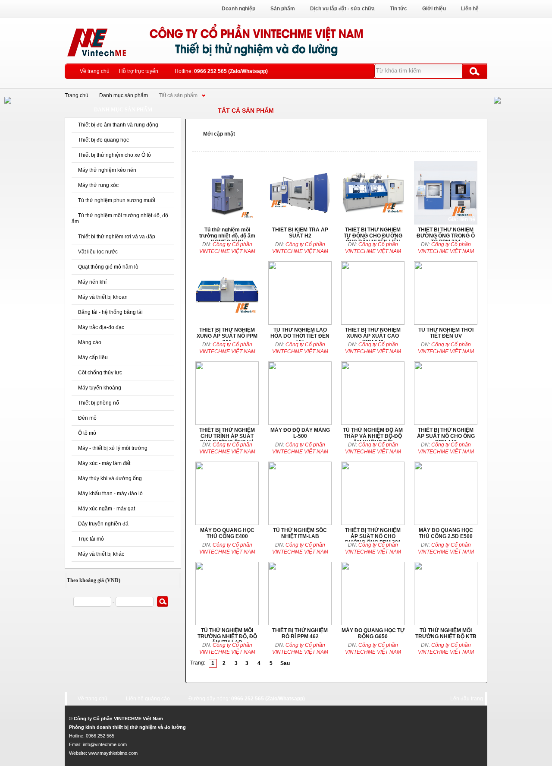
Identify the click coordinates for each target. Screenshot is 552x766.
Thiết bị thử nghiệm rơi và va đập (116, 237)
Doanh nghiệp (238, 9)
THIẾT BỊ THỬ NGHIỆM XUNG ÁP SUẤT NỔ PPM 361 (227, 293)
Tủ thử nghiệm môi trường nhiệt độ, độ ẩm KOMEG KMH (227, 193)
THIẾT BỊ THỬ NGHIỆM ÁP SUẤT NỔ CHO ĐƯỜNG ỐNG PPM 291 (373, 493)
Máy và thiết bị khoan (103, 297)
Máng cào (89, 342)
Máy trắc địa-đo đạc (101, 327)
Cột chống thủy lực (100, 373)
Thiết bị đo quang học (103, 140)
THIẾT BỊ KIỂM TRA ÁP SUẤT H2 (300, 193)
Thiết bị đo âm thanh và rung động (118, 125)
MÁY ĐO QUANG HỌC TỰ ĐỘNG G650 (373, 593)
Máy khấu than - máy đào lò (110, 494)
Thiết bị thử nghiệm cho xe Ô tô (114, 155)
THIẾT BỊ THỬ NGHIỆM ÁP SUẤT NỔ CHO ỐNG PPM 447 (445, 393)
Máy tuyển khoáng (99, 388)
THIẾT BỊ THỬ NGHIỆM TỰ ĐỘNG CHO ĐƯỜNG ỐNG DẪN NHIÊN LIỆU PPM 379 (373, 193)
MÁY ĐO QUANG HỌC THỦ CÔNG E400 (227, 493)
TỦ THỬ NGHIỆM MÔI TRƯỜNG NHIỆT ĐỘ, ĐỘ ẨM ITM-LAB (227, 593)
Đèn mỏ (87, 418)
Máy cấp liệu (93, 358)
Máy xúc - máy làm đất (104, 463)
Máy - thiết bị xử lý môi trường (112, 448)
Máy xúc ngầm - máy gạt (106, 509)
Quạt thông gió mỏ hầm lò (108, 267)
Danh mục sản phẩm (123, 95)
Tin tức (398, 9)
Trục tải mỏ (91, 539)
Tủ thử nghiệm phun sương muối (116, 200)
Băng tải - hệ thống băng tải (110, 312)
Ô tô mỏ (87, 433)
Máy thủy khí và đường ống (110, 478)
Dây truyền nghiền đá (103, 524)
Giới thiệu (434, 9)
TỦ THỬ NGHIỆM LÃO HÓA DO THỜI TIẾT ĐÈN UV (300, 293)
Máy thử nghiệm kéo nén (107, 170)
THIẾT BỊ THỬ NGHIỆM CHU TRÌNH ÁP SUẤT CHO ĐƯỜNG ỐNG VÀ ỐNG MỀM (227, 393)
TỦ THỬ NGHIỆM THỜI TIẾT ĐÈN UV (445, 293)
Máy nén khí (92, 282)
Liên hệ (470, 9)
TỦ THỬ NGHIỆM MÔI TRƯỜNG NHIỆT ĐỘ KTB (445, 593)
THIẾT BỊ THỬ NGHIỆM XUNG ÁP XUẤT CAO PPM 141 (373, 293)
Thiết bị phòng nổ (98, 403)
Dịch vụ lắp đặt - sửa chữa (342, 9)
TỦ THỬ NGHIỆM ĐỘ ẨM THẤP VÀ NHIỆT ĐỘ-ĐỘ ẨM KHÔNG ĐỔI (373, 393)
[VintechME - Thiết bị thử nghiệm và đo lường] (256, 58)
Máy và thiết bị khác (101, 554)
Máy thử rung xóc (98, 185)
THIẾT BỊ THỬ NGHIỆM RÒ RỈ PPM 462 (300, 593)
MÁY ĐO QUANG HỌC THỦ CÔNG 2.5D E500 (445, 493)
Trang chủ (76, 95)
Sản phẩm (282, 9)
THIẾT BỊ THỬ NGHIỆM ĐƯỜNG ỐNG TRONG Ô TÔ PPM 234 (445, 193)
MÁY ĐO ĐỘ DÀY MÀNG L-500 (300, 393)
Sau (285, 663)
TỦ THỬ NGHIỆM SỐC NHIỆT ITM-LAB (300, 493)
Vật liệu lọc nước (98, 252)
